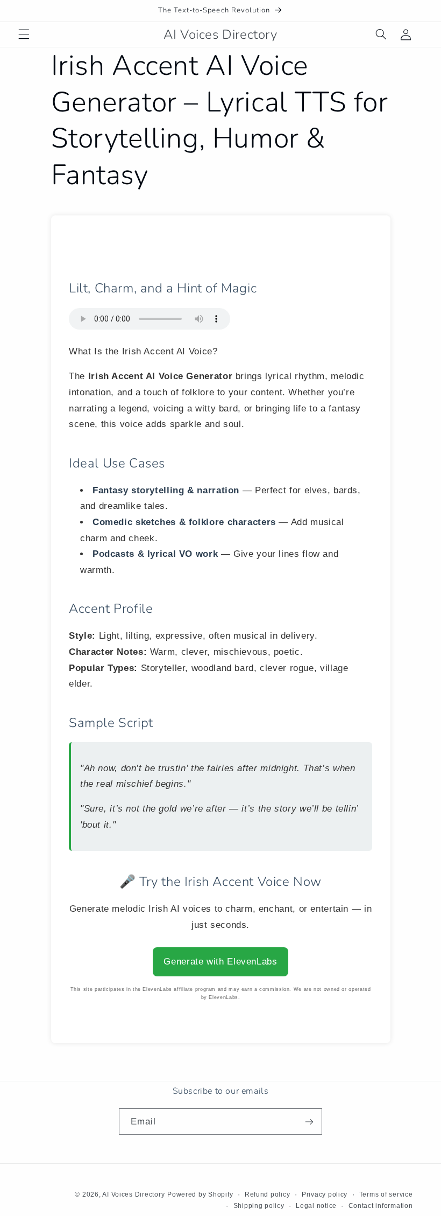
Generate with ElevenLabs (220, 961)
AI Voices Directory (133, 1194)
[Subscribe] (309, 1121)
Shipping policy (258, 1206)
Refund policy (267, 1194)
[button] (23, 34)
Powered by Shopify (200, 1194)
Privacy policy (324, 1194)
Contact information (380, 1206)
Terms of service (386, 1194)
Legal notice (316, 1206)
